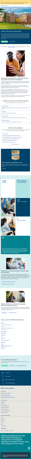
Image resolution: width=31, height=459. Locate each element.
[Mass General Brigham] (4, 5)
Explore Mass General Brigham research (8, 281)
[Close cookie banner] (27, 454)
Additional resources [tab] (22, 46)
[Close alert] (29, 1)
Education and (5, 395)
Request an (5, 405)
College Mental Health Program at (9, 140)
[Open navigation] (29, 5)
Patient (3, 391)
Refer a (3, 329)
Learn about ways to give (12, 312)
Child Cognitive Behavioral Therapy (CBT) (10, 138)
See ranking (3, 168)
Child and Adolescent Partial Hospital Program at (12, 137)
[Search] (27, 5)
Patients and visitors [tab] (4, 46)
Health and (4, 412)
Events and (4, 409)
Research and (5, 340)
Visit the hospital (4, 41)
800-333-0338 (5, 365)
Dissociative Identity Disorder (8, 142)
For (3, 425)
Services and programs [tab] (11, 46)
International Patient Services (21, 365)
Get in (3, 404)
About (2, 417)
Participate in (5, 407)
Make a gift (3, 312)
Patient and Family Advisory (7, 328)
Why (3, 333)
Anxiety (5, 133)
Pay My (3, 402)
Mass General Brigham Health (8, 397)
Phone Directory (12, 365)
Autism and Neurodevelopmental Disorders (11, 135)
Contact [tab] (28, 46)
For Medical (5, 410)
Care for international (6, 324)
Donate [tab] (17, 46)
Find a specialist (12, 41)
